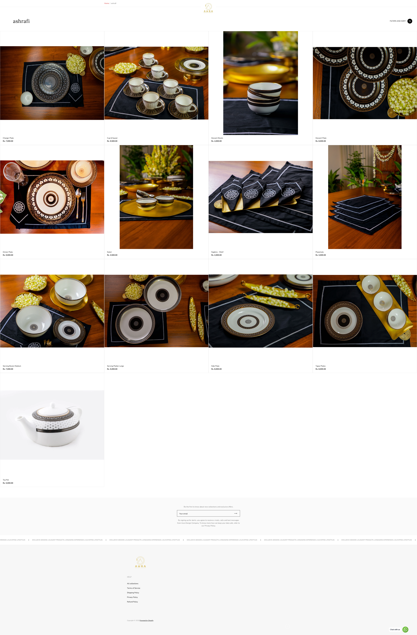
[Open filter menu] (409, 21)
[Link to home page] (140, 562)
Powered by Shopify (146, 620)
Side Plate (215, 366)
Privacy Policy (132, 597)
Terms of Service (133, 588)
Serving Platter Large (115, 366)
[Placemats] (365, 197)
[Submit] (236, 513)
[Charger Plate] (52, 83)
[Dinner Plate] (52, 197)
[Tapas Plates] (365, 311)
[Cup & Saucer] (156, 83)
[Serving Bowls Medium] (52, 311)
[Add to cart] (99, 36)
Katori (109, 252)
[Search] (405, 8)
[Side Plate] (261, 311)
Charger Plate (8, 138)
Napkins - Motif (217, 252)
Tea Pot (6, 480)
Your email (183, 514)
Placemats (320, 252)
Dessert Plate (321, 138)
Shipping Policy (133, 593)
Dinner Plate (8, 252)
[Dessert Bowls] (261, 83)
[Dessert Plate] (365, 83)
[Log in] (399, 8)
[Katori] (156, 197)
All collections (132, 583)
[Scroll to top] (287, 626)
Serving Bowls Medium (12, 366)
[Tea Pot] (52, 425)
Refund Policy (132, 602)
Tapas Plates (321, 366)
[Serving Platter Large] (156, 311)
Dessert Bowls (217, 138)
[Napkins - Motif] (261, 197)
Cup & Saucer (112, 138)
